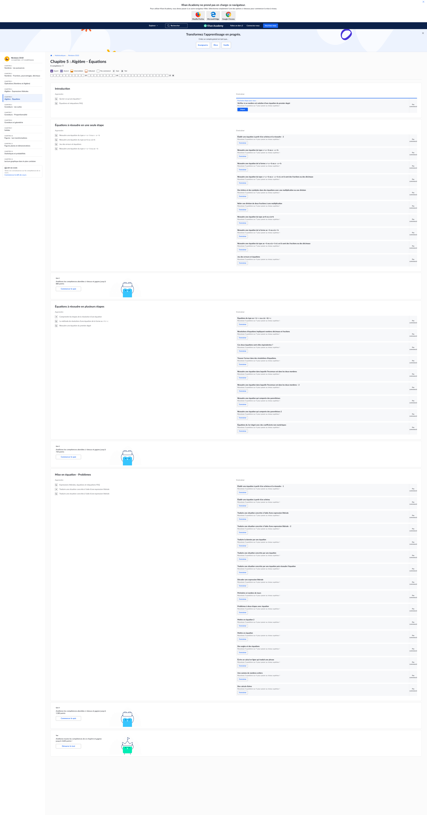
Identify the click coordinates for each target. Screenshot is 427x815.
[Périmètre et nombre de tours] (145, 75)
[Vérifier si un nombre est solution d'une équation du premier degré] (51, 75)
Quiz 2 (58, 446)
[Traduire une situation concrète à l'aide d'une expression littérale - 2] (129, 75)
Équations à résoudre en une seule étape (79, 125)
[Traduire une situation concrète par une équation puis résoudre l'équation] (139, 75)
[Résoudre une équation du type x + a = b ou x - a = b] (58, 75)
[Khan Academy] (213, 25)
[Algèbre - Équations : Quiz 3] (170, 75)
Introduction (62, 88)
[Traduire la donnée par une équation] (132, 75)
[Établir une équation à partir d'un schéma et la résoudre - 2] (54, 75)
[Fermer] (423, 2)
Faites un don (235, 26)
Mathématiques (60, 55)
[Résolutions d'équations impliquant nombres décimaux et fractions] (92, 75)
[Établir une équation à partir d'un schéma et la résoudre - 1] (120, 75)
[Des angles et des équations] (157, 75)
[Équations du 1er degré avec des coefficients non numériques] (114, 75)
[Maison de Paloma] (51, 56)
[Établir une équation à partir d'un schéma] (123, 75)
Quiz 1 (58, 278)
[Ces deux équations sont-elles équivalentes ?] (95, 75)
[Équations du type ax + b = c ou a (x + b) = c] (89, 75)
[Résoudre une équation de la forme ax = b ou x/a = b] (76, 75)
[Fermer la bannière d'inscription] (423, 33)
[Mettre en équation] (154, 75)
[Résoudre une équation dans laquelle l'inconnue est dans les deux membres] (101, 75)
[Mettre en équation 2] (151, 75)
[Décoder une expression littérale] (142, 75)
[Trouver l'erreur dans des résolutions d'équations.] (98, 75)
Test (57, 735)
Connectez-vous (253, 26)
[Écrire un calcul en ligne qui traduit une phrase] (160, 75)
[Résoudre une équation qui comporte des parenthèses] (107, 75)
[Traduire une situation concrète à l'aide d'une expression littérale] (126, 75)
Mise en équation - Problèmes (73, 474)
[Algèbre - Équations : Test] (173, 75)
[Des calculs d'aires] (167, 75)
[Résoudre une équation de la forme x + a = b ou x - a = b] (61, 75)
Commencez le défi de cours (15, 175)
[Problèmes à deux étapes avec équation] (148, 75)
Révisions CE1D (73, 55)
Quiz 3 (58, 707)
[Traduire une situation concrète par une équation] (135, 75)
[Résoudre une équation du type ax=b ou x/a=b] (73, 75)
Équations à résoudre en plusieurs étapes (79, 306)
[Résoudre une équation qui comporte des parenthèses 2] (111, 75)
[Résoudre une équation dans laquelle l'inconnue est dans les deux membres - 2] (104, 75)
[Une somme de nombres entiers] (163, 75)
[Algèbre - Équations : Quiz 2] (117, 75)
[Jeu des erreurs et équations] (83, 75)
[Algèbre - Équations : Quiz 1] (86, 75)
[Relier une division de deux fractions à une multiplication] (70, 75)
